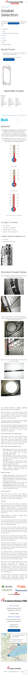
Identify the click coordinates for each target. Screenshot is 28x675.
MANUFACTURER (8, 59)
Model (3, 31)
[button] (26, 2)
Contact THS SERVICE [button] (13, 23)
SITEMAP (22, 671)
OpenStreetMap (24, 661)
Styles (3, 38)
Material (4, 35)
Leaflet (19, 661)
